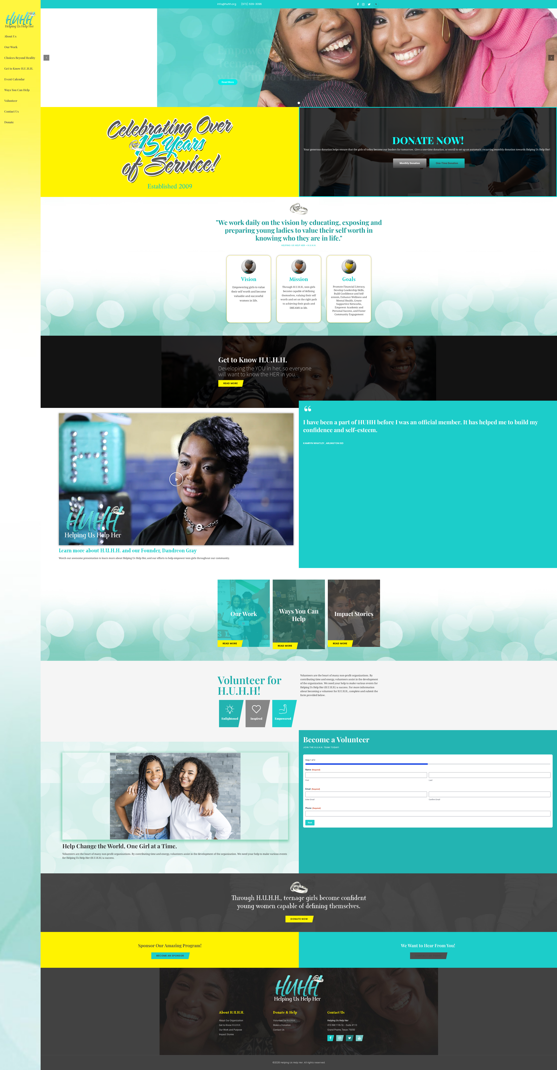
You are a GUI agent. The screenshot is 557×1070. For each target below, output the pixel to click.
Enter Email (309, 799)
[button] (176, 479)
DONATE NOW (299, 919)
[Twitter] (349, 1038)
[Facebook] (330, 1038)
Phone (313, 808)
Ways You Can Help (299, 615)
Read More (228, 82)
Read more (230, 383)
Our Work (243, 613)
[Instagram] (339, 1038)
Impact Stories (353, 613)
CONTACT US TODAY (428, 955)
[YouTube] (359, 1038)
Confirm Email (434, 799)
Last (430, 780)
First (307, 780)
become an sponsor (170, 955)
